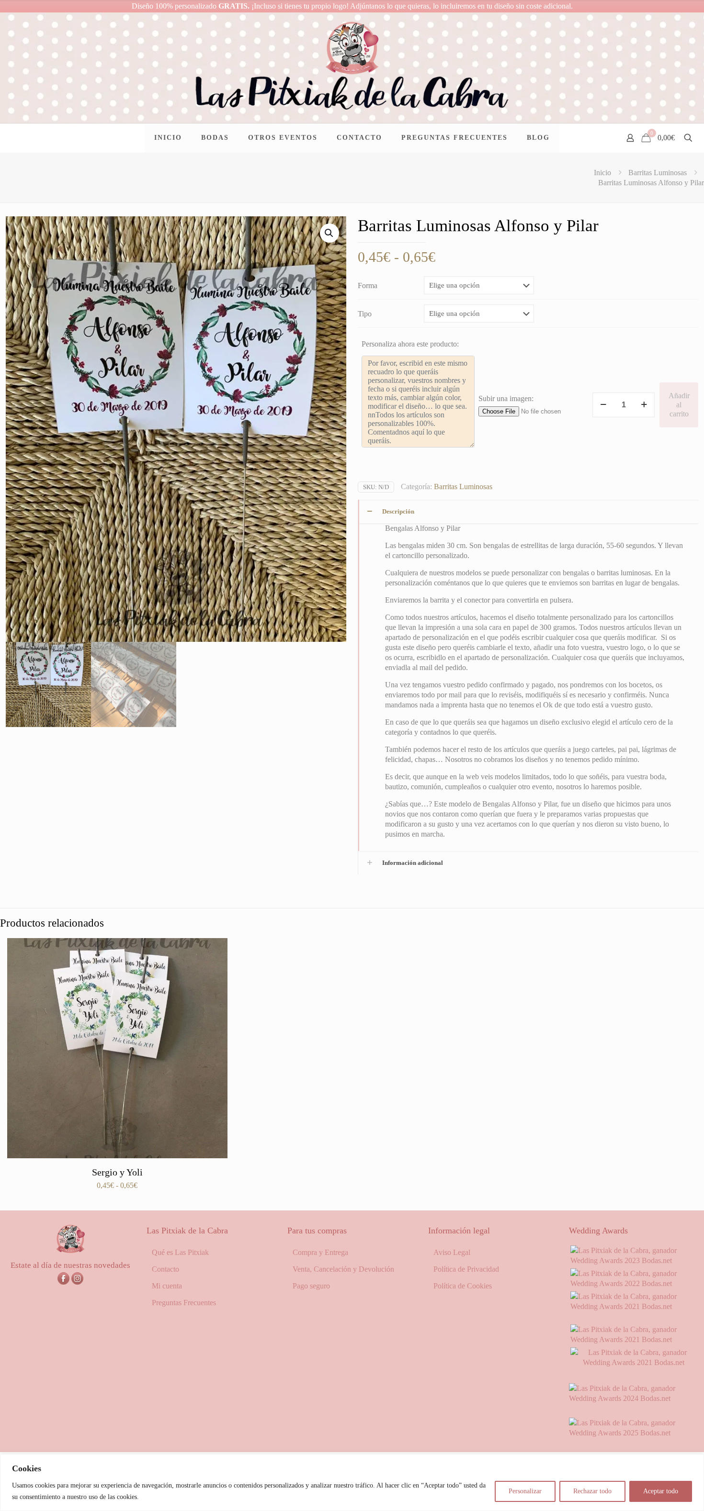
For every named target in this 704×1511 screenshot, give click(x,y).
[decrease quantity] (603, 405)
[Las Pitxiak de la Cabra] (352, 67)
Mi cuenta (167, 1286)
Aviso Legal (451, 1252)
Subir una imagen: (506, 398)
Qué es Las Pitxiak (180, 1252)
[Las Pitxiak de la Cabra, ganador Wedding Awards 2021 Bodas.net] (633, 1306)
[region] (352, 1482)
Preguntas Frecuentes (184, 1302)
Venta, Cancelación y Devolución (343, 1269)
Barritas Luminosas (657, 172)
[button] (329, 233)
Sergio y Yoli (117, 1172)
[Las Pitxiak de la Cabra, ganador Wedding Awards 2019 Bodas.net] (633, 1362)
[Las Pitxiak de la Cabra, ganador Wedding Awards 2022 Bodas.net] (633, 1283)
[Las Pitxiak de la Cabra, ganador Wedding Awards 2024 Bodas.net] (633, 1398)
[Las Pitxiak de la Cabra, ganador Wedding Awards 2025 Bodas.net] (633, 1433)
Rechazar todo (592, 1491)
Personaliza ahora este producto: (410, 344)
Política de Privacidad (466, 1269)
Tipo (365, 314)
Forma (367, 285)
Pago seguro (311, 1286)
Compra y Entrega (320, 1252)
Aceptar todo (660, 1491)
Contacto (165, 1269)
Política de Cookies (462, 1286)
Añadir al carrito (679, 405)
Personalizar (525, 1491)
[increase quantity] (644, 405)
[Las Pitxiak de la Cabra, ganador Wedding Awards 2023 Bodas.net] (633, 1260)
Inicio (602, 172)
